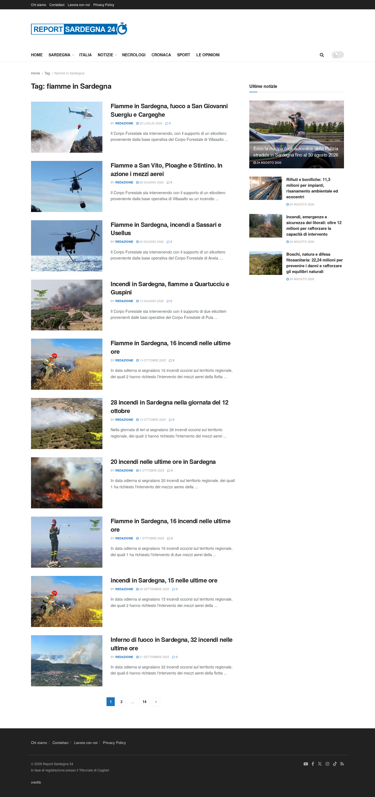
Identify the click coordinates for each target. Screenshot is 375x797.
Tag (47, 73)
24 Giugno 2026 (151, 241)
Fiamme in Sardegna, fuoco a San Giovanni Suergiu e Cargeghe (169, 110)
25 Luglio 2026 (150, 123)
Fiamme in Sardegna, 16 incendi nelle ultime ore (170, 347)
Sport (183, 54)
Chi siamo (38, 4)
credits (36, 782)
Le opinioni (208, 54)
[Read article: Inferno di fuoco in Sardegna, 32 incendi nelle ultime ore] (66, 660)
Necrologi (133, 54)
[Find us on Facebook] (313, 764)
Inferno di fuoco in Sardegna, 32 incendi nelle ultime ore (172, 643)
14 (144, 701)
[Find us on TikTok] (335, 764)
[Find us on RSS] (342, 764)
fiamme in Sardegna (69, 73)
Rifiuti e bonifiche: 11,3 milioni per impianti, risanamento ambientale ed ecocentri (312, 188)
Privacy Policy (103, 4)
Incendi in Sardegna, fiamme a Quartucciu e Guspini (170, 288)
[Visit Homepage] (79, 28)
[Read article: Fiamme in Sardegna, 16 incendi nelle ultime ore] (66, 364)
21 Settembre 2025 (154, 656)
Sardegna (59, 54)
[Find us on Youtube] (306, 764)
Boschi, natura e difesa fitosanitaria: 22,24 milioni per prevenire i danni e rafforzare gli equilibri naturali (314, 262)
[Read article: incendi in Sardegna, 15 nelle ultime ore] (66, 601)
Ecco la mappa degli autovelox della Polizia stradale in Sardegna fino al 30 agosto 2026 (295, 151)
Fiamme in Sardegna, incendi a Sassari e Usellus (166, 228)
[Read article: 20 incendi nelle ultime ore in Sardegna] (66, 482)
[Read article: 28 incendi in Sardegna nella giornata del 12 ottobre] (66, 423)
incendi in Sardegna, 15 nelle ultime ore (164, 580)
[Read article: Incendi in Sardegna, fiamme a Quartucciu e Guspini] (66, 305)
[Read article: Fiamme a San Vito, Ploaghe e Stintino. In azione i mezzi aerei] (66, 186)
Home (37, 54)
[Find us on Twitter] (320, 764)
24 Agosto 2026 (268, 162)
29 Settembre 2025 (154, 589)
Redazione (124, 123)
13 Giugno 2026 (151, 301)
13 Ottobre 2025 (152, 360)
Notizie (105, 54)
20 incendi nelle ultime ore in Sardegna (163, 461)
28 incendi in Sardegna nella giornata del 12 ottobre (169, 406)
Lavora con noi (79, 4)
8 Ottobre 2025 (151, 470)
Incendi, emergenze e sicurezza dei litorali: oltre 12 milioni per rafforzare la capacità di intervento (314, 225)
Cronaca (161, 54)
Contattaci (57, 4)
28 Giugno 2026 (151, 182)
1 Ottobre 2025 (151, 538)
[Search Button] (322, 55)
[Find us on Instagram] (327, 764)
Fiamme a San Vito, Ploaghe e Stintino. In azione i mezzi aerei (166, 169)
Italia (85, 54)
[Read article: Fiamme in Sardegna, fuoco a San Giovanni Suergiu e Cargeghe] (66, 127)
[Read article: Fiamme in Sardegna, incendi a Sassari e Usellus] (66, 245)
